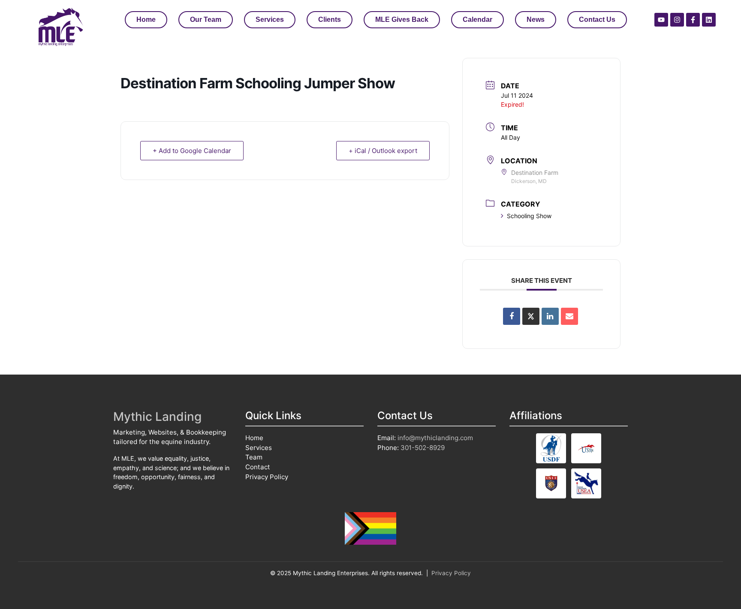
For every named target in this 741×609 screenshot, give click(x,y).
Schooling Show (529, 215)
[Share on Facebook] (511, 316)
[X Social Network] (530, 316)
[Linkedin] (709, 20)
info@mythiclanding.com (435, 438)
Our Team (205, 19)
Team (253, 457)
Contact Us (597, 19)
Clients (329, 19)
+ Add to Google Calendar (192, 151)
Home (146, 19)
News (536, 19)
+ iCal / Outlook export (383, 151)
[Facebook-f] (693, 20)
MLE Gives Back (401, 19)
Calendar (477, 19)
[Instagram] (677, 20)
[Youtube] (661, 20)
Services (270, 19)
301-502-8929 (423, 448)
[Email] (569, 316)
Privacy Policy (266, 477)
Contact (257, 467)
